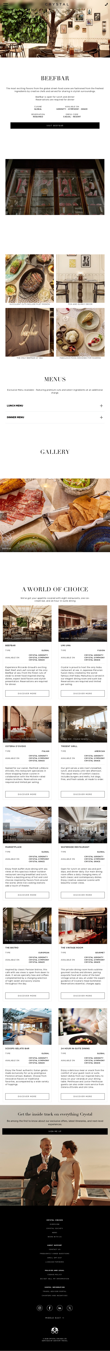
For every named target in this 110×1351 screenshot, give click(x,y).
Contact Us (55, 1249)
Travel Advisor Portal (55, 1291)
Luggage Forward (55, 1262)
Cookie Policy (55, 1274)
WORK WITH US (55, 1237)
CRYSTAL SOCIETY (54, 1228)
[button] (5, 4)
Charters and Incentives (54, 1295)
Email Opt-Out (55, 1258)
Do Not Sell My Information (54, 1279)
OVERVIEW (55, 1224)
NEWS (54, 1232)
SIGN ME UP (55, 1131)
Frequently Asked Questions (54, 1253)
